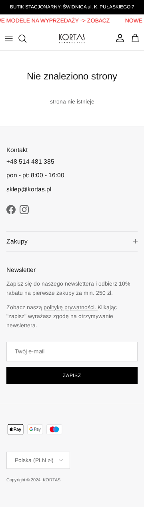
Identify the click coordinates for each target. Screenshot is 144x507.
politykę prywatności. (71, 307)
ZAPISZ (72, 375)
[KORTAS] (72, 38)
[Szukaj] (26, 38)
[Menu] (9, 38)
